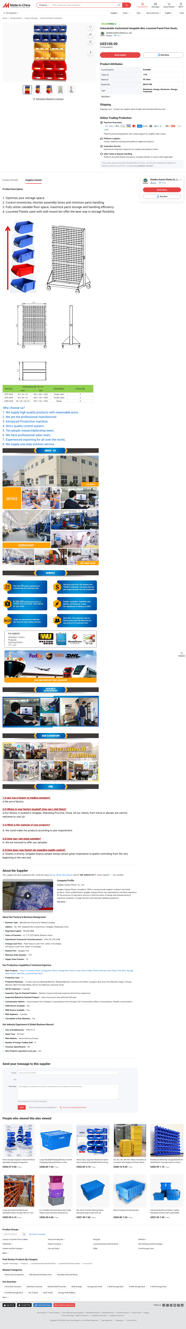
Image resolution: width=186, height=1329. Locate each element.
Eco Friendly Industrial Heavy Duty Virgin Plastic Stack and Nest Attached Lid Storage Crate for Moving (55, 1213)
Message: (12, 1086)
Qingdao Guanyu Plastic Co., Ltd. (119, 32)
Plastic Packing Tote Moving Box (126, 1210)
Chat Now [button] (164, 55)
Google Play (24, 1305)
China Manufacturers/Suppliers (73, 1313)
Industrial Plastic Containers (51, 18)
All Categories (11, 13)
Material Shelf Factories (57, 1286)
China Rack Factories (13, 1286)
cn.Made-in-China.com (117, 1315)
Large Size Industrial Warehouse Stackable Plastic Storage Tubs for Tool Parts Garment (18, 1213)
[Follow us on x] (167, 1305)
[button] (119, 5)
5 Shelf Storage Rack (115, 1286)
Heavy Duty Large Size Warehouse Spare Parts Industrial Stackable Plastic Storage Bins (92, 1162)
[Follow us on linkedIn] (182, 1305)
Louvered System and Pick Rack (105, 1244)
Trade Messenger (43, 1305)
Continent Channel (122, 1313)
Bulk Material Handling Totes (40, 1274)
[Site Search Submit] (126, 5)
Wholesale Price (107, 1313)
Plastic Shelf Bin (17, 973)
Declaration (119, 1320)
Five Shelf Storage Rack (14, 1292)
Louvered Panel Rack (34, 973)
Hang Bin (96, 1239)
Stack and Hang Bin (55, 1239)
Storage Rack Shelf (94, 1286)
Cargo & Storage (31, 18)
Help (138, 13)
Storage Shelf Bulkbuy (66, 1292)
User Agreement (106, 1320)
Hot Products (41, 1313)
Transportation (16, 18)
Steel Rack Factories (34, 1286)
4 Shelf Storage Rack (137, 1286)
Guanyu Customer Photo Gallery (15, 1239)
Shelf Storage (76, 1286)
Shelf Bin (141, 1239)
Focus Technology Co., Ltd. (75, 1320)
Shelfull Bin (7, 1244)
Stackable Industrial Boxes (67, 1274)
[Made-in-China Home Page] (16, 5)
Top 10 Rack (33, 1292)
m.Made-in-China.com (99, 1315)
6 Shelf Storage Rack (158, 1286)
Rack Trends (48, 1292)
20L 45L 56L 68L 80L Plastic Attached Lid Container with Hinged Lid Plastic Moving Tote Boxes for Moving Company (129, 1162)
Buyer (125, 13)
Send (22, 1107)
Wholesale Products (93, 1313)
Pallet (95, 1248)
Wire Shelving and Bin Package (150, 1244)
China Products (54, 1313)
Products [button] (43, 5)
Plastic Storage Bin (43, 970)
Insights (146, 1313)
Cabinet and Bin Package (12, 1248)
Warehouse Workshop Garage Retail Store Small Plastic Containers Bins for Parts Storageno (166, 1162)
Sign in (180, 6)
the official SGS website (63, 875)
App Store (9, 1305)
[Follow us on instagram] (171, 1305)
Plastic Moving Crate (102, 970)
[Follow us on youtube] (174, 1305)
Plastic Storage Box (60, 970)
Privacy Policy (132, 1320)
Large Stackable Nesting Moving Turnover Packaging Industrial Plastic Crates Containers (55, 1162)
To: (15, 1079)
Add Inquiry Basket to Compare (50, 99)
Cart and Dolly (53, 1248)
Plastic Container (27, 970)
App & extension (152, 13)
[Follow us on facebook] (163, 1305)
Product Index (136, 1313)
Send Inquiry (120, 55)
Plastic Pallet (86, 970)
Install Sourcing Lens (65, 1305)
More (5, 1297)
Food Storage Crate (146, 1248)
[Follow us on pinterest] (178, 1305)
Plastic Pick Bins (119, 970)
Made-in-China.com (82, 1315)
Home (5, 18)
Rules (182, 13)
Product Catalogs (38, 1234)
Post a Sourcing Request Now (73, 1107)
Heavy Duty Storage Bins (14, 1274)
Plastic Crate (74, 970)
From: (14, 1073)
